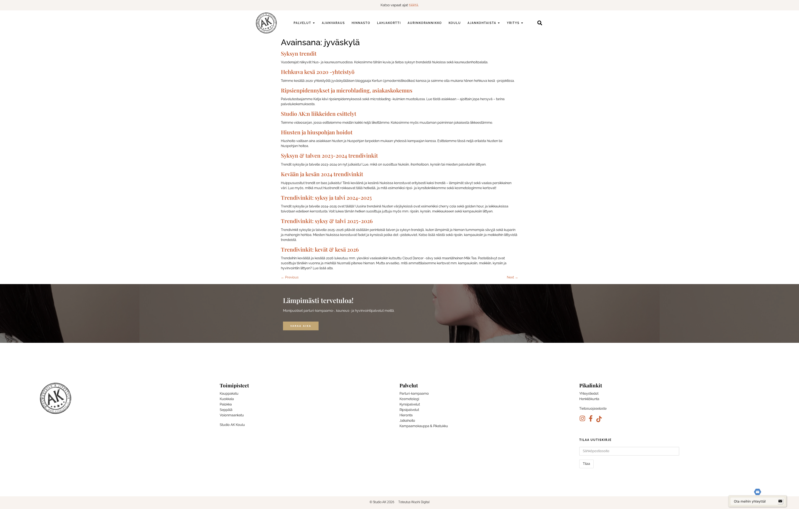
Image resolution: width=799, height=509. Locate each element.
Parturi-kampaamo (414, 393)
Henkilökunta (589, 399)
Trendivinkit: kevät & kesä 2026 (320, 249)
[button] (539, 23)
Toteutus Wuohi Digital (413, 502)
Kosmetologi (409, 399)
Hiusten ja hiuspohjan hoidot (316, 132)
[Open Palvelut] (313, 23)
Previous (290, 277)
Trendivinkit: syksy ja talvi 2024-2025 (326, 197)
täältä (413, 5)
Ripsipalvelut (409, 410)
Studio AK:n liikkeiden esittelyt (318, 113)
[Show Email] (780, 501)
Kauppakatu (229, 393)
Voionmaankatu (232, 415)
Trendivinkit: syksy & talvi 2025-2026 (327, 221)
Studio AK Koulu (232, 425)
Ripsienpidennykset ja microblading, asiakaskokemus (346, 90)
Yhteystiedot (588, 393)
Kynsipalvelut (410, 404)
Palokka (226, 404)
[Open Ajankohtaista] (498, 23)
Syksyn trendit (298, 53)
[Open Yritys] (522, 23)
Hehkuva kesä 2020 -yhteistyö (318, 71)
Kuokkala (227, 399)
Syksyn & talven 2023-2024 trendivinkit (329, 155)
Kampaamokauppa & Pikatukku (424, 426)
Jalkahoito (407, 421)
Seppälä (226, 410)
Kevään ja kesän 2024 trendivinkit (322, 174)
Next (512, 277)
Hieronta (406, 415)
